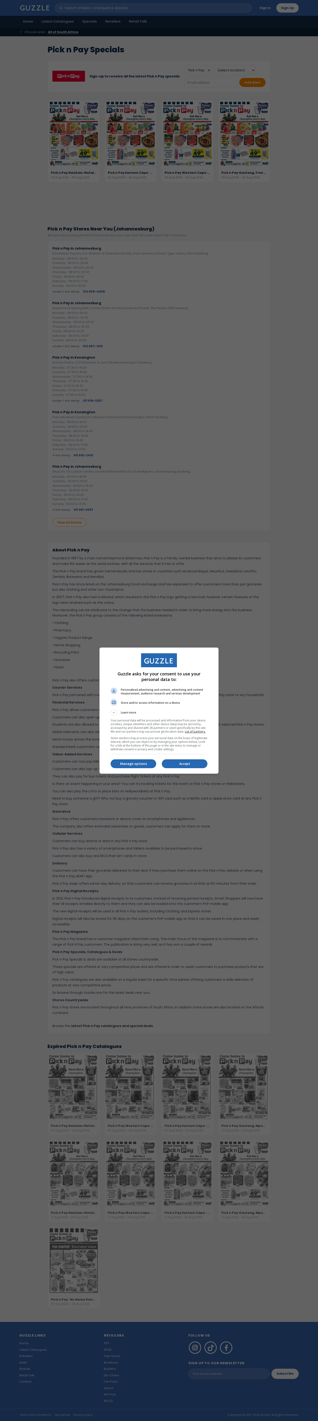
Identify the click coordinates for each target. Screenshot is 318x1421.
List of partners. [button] (195, 732)
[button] (159, 712)
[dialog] (159, 710)
